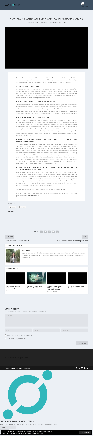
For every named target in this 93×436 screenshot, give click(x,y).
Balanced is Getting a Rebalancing (14, 287)
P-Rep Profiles (62, 22)
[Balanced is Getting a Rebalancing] (15, 278)
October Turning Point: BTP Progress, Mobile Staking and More (55, 287)
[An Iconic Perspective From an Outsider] (36, 278)
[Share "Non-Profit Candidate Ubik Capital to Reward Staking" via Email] (53, 232)
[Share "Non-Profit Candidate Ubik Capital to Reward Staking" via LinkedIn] (49, 232)
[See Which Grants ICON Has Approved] (77, 278)
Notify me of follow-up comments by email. (20, 335)
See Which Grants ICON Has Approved (76, 287)
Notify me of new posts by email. (16, 339)
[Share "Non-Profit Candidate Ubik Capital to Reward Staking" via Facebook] (41, 232)
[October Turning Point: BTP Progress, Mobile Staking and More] (56, 278)
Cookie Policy (38, 433)
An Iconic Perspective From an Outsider (34, 287)
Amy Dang (36, 22)
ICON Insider (53, 22)
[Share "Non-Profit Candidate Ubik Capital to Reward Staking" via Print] (57, 232)
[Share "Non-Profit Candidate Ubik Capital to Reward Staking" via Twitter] (45, 232)
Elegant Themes (17, 368)
